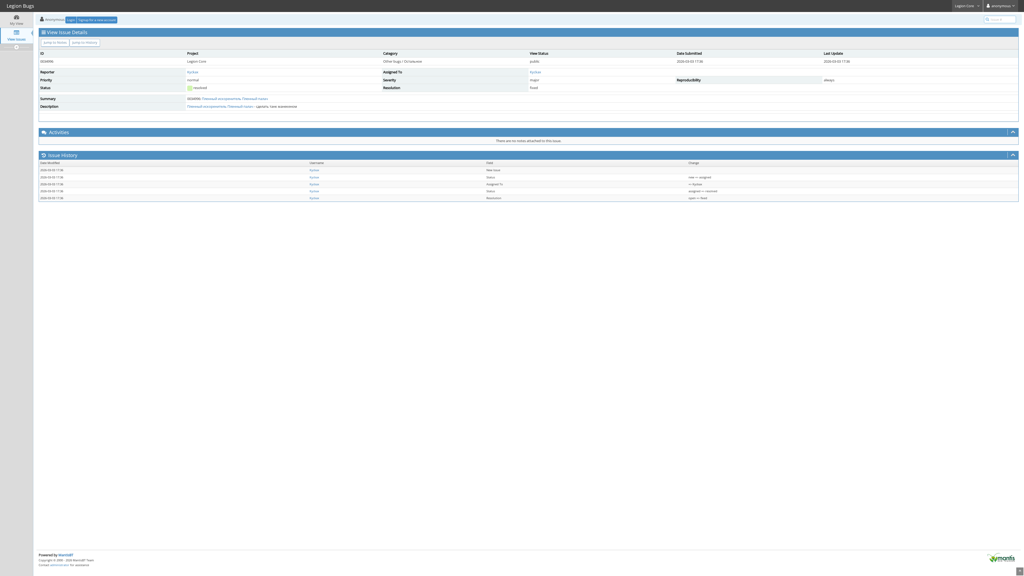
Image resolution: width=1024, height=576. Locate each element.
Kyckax (192, 72)
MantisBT (65, 555)
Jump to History (84, 42)
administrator (59, 565)
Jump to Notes (55, 42)
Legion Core (964, 5)
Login (71, 20)
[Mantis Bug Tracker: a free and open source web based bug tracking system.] (1001, 557)
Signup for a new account (97, 20)
